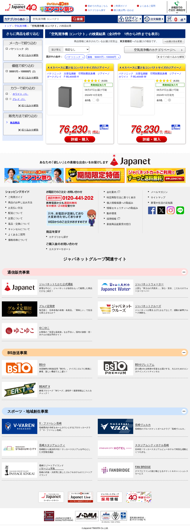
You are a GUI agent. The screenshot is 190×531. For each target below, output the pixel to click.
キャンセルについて (19, 229)
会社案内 (111, 192)
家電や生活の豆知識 (162, 202)
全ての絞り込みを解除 (172, 56)
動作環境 (111, 213)
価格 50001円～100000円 (101, 57)
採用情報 (111, 218)
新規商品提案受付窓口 (119, 224)
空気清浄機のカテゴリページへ (155, 49)
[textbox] (51, 19)
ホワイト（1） (20, 94)
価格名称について (17, 239)
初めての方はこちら (98, 6)
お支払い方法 (15, 207)
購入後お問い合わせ (124, 10)
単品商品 (15, 122)
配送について (15, 213)
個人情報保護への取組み (120, 202)
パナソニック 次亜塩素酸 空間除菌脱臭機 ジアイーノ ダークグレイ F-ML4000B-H (79, 75)
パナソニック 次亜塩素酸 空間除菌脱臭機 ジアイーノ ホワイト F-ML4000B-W (151, 75)
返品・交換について (19, 223)
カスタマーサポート (60, 249)
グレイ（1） (19, 99)
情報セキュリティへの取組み (122, 208)
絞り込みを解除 (30, 55)
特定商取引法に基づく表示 (121, 197)
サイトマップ (158, 197)
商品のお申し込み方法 (20, 202)
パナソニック (73, 57)
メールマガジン (159, 192)
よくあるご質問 (147, 6)
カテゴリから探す (97, 10)
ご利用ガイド (120, 6)
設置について (15, 218)
